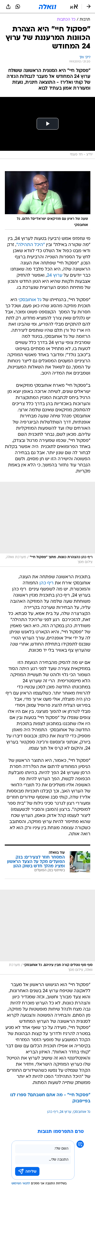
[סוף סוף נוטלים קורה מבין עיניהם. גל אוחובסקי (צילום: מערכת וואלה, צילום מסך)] (47, 932)
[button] (74, 6)
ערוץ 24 (54, 275)
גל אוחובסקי (30, 300)
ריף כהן (46, 583)
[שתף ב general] (8, 6)
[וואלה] (47, 6)
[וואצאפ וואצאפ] (17, 6)
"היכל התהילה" (30, 245)
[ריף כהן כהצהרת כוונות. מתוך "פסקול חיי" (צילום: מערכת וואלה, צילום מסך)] (47, 524)
